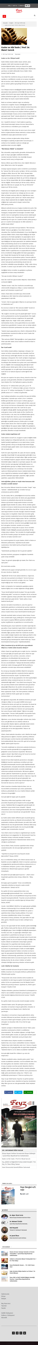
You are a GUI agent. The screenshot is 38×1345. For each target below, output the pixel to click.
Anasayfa (5, 23)
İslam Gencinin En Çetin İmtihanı (18, 1238)
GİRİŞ (9, 5)
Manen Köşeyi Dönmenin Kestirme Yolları (20, 1217)
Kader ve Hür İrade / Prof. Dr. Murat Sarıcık (16, 1159)
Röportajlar (17, 54)
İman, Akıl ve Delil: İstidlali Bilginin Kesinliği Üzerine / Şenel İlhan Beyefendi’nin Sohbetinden (22, 1279)
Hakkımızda (5, 1294)
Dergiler (11, 23)
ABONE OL (21, 5)
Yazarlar (4, 1306)
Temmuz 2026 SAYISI (7, 1183)
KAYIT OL (15, 5)
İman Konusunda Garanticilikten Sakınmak (16, 1167)
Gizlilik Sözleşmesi (7, 1313)
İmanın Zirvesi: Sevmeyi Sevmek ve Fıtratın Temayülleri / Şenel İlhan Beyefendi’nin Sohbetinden (22, 1253)
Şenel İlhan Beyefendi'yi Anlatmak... (19, 1223)
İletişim (3, 1298)
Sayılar (3, 1308)
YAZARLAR (5, 1210)
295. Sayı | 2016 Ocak (20, 23)
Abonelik (4, 1317)
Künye (3, 1296)
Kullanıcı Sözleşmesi (7, 1315)
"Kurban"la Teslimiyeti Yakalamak (18, 1230)
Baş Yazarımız (5, 1303)
